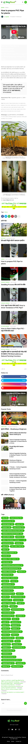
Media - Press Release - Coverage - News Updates (14, 540)
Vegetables (20, 663)
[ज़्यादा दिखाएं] (19, 216)
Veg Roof (21, 571)
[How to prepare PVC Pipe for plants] (14, 250)
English (20, 603)
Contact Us (18, 741)
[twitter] (15, 729)
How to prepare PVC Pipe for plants (12, 262)
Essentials (6, 555)
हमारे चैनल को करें (14, 204)
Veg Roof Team (7, 574)
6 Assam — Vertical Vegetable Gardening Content (18, 481)
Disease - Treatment (8, 603)
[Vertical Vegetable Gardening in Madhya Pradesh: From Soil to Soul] (4, 454)
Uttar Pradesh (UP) (8, 650)
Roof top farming (8, 521)
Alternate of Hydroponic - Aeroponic (12, 587)
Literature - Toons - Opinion (10, 559)
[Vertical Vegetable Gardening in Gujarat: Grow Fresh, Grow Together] (4, 489)
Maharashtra (16, 622)
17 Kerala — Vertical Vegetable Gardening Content (18, 467)
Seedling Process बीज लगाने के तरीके (13, 285)
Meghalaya (15, 625)
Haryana (6, 609)
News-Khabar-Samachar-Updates (12, 631)
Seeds (5, 546)
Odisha (15, 634)
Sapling (19, 638)
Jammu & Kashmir (8, 615)
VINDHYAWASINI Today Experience (12, 565)
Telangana (6, 647)
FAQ (5, 518)
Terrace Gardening (18, 647)
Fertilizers (19, 536)
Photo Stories (7, 562)
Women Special (17, 666)
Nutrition (6, 634)
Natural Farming (8, 543)
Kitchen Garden (8, 524)
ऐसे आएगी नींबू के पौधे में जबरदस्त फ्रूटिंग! (13, 240)
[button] (1, 2)
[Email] (15, 216)
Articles (19, 524)
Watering (6, 666)
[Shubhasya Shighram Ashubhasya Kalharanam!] (4, 461)
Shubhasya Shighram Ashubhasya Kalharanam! (16, 461)
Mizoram (6, 628)
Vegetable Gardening (9, 657)
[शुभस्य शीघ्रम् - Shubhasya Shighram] (14, 418)
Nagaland (15, 628)
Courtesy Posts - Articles (10, 578)
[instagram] (19, 729)
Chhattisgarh (7, 600)
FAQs (5, 606)
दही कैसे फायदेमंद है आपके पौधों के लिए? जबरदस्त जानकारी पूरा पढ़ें (18, 433)
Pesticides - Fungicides (9, 552)
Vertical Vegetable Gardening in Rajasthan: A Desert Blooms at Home (18, 441)
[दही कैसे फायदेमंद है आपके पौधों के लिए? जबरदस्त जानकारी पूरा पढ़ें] (4, 434)
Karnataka (6, 619)
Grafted (13, 606)
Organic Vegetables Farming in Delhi (13, 530)
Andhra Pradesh (7, 590)
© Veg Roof (5, 737)
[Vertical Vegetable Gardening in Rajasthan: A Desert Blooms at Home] (4, 441)
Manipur (6, 625)
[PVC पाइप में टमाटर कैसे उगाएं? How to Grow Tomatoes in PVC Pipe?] (14, 294)
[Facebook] (2, 216)
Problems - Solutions (9, 571)
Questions (6, 527)
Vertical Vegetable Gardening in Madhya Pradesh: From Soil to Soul (17, 455)
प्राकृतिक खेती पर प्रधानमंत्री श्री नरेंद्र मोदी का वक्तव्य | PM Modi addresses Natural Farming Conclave (14, 354)
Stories (14, 581)
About (12, 741)
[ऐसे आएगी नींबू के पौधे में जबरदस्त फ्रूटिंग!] (14, 229)
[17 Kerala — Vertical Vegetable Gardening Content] (4, 468)
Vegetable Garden (8, 584)
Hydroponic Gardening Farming (11, 568)
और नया (3, 369)
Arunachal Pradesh (8, 593)
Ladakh (5, 622)
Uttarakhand (7, 653)
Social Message (7, 641)
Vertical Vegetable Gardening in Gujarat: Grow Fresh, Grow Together (17, 489)
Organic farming (16, 518)
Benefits (6, 596)
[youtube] (12, 729)
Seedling (19, 543)
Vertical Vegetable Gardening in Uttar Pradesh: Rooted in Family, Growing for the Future (18, 475)
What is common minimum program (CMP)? (11, 689)
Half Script (15, 738)
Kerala (15, 619)
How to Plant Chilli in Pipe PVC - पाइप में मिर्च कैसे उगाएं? (13, 330)
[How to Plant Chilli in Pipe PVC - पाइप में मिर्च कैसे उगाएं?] (14, 317)
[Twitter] (5, 216)
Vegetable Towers (8, 663)
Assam (19, 593)
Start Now (6, 644)
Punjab (5, 581)
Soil (17, 641)
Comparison (18, 600)
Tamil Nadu (17, 644)
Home (8, 741)
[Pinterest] (12, 216)
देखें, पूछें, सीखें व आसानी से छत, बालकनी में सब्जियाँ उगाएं (14, 207)
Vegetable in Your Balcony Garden (12, 533)
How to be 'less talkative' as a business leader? (12, 692)
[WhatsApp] (9, 216)
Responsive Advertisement (14, 710)
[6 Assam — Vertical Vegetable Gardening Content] (4, 482)
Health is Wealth (8, 536)
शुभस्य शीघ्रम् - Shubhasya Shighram (14, 429)
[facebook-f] (9, 729)
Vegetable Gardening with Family (12, 660)
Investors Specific (8, 612)
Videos (6, 7)
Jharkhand (20, 615)
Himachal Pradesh (17, 609)
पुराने (25, 369)
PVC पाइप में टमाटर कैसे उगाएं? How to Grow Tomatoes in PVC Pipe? (13, 307)
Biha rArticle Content (18, 596)
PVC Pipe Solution (8, 638)
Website (24, 737)
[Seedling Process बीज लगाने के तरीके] (14, 273)
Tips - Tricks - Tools (17, 546)
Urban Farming (19, 527)
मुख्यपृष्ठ (2, 7)
